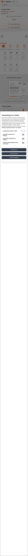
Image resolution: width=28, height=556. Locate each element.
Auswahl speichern (14, 153)
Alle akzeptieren (14, 149)
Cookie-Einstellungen (14, 157)
